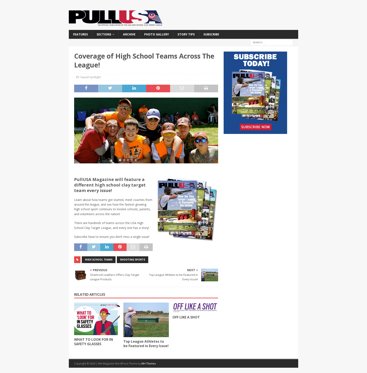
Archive (129, 34)
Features (80, 34)
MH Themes (148, 363)
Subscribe (211, 34)
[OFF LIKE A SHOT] (195, 308)
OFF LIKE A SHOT (186, 317)
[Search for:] (271, 42)
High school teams (98, 259)
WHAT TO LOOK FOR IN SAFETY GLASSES (93, 341)
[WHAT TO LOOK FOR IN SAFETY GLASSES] (97, 319)
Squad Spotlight (90, 77)
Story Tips (186, 34)
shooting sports (132, 259)
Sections (104, 34)
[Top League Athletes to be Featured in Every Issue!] (146, 320)
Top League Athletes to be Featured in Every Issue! (146, 343)
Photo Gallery (156, 34)
